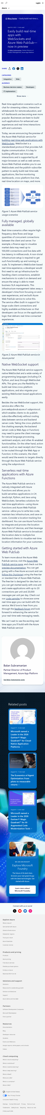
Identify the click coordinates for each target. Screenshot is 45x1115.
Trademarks (6, 1107)
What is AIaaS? (7, 1074)
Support (5, 995)
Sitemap (5, 1104)
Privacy (23, 1104)
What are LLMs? (7, 1078)
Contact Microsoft (14, 1104)
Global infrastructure (9, 930)
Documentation (7, 1027)
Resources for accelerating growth (13, 988)
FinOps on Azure (8, 970)
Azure (4, 8)
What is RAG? (7, 1085)
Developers (30, 87)
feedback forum (22, 608)
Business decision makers (13, 87)
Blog (4, 1031)
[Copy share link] (9, 68)
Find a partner (7, 1016)
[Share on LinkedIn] (22, 68)
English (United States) (13, 1092)
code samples (13, 598)
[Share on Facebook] (13, 68)
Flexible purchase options (10, 966)
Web (17, 79)
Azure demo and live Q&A (10, 999)
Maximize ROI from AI (9, 974)
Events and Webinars (9, 1042)
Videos (5, 1049)
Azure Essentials (7, 941)
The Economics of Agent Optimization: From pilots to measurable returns (22, 780)
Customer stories (8, 945)
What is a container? (9, 1081)
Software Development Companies (13, 1009)
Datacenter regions (8, 934)
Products (5, 955)
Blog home (12, 18)
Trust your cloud (8, 937)
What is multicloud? (9, 1063)
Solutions (5, 984)
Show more (21, 96)
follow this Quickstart (12, 574)
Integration (8, 79)
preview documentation (14, 567)
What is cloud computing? (10, 1059)
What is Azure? (7, 923)
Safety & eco (15, 1107)
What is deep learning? (9, 1070)
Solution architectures (9, 991)
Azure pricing (7, 959)
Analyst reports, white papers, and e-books (16, 1045)
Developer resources (9, 1034)
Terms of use (31, 1104)
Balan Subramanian (15, 50)
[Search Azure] (6, 3)
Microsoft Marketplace (9, 1013)
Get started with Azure (9, 927)
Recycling (23, 1107)
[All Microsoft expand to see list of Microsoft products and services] (2, 2)
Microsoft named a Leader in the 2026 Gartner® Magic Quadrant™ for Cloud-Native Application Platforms (21, 739)
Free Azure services (8, 963)
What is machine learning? (11, 1067)
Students (5, 1038)
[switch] (43, 3)
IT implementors (9, 91)
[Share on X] (17, 68)
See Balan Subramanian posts (14, 680)
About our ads (31, 1107)
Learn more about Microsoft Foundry (22, 889)
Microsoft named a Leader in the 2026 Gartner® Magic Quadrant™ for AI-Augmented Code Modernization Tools (21, 821)
